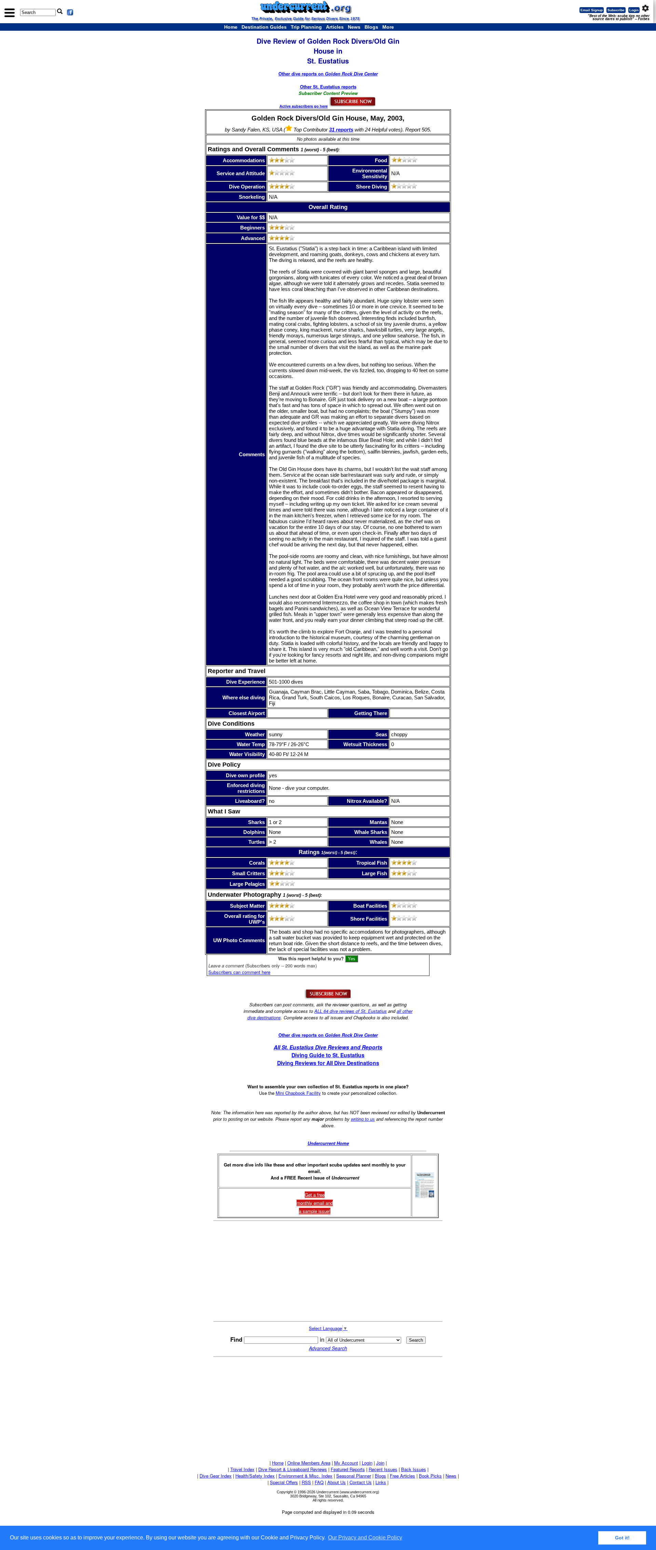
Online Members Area (308, 1463)
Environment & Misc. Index (305, 1475)
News (354, 27)
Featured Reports (348, 1469)
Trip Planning (306, 27)
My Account (346, 1463)
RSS (306, 1482)
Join (380, 1463)
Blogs (371, 27)
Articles (335, 27)
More (388, 27)
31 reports (341, 129)
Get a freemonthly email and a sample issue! (315, 1202)
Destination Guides (264, 27)
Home (230, 27)
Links (380, 1482)
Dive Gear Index (216, 1475)
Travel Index (242, 1469)
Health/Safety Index (255, 1475)
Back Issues (413, 1469)
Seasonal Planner (353, 1475)
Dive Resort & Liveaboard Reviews (292, 1469)
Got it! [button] (622, 1537)
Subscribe (616, 10)
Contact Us (361, 1482)
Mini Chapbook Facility (298, 1093)
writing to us (363, 1119)
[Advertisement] (328, 1271)
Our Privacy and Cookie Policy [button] (365, 1537)
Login (634, 10)
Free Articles (402, 1475)
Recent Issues (383, 1469)
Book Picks (430, 1475)
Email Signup (591, 10)
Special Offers (284, 1482)
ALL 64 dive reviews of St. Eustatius (350, 1011)
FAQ (319, 1482)
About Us (336, 1482)
